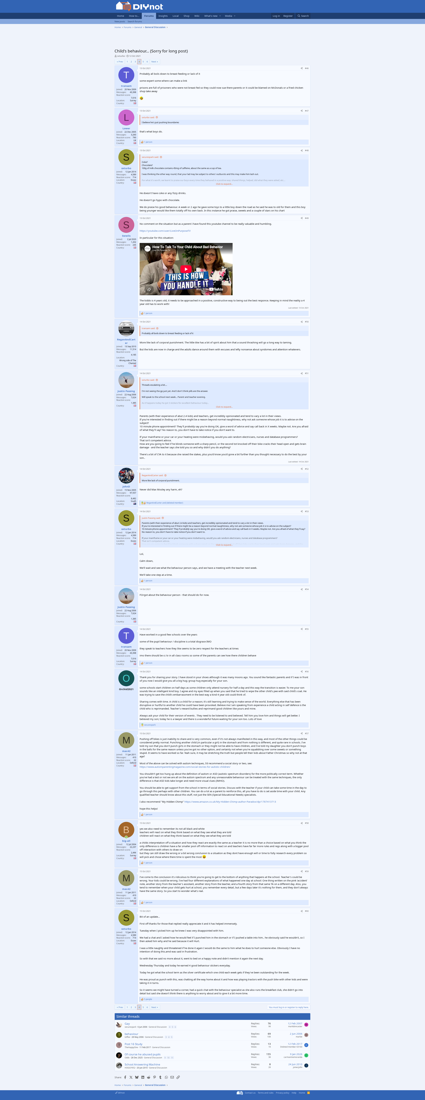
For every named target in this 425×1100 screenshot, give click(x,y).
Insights (163, 15)
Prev (121, 61)
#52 (307, 469)
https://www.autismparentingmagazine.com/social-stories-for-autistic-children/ (185, 766)
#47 (307, 110)
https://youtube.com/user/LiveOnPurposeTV (165, 230)
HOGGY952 (130, 1067)
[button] (220, 16)
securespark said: (150, 157)
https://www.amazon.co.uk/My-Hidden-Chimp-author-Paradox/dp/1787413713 (230, 801)
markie (299, 1036)
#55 (307, 629)
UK (134, 140)
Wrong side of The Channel (127, 362)
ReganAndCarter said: (152, 475)
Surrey (133, 100)
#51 (307, 373)
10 (168, 1057)
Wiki (196, 15)
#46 (307, 68)
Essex (133, 180)
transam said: (148, 328)
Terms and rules (265, 1092)
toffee (127, 1037)
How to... (134, 15)
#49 (307, 218)
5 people (148, 999)
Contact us (250, 1092)
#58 (307, 823)
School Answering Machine (142, 1064)
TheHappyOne (131, 1047)
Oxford (133, 762)
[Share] (301, 68)
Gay (127, 1023)
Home (120, 15)
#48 (307, 150)
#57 (307, 733)
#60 (307, 911)
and (164, 503)
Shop (186, 15)
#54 (307, 589)
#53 (307, 511)
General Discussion (158, 1026)
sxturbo (121, 55)
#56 (307, 671)
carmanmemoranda (293, 1057)
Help (294, 1092)
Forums (149, 15)
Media (228, 15)
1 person (148, 142)
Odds (127, 1057)
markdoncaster (295, 1026)
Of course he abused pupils (143, 1054)
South (133, 501)
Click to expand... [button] (224, 183)
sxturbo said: (148, 117)
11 (172, 1057)
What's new (210, 15)
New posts (120, 21)
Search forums (135, 21)
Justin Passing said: (151, 517)
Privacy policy (282, 1092)
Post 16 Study (133, 1044)
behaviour (131, 1034)
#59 (307, 871)
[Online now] (126, 837)
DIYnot (121, 1092)
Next (153, 61)
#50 (307, 321)
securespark (130, 1026)
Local (176, 15)
